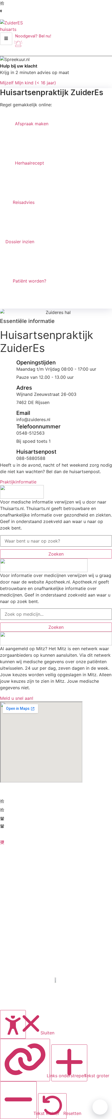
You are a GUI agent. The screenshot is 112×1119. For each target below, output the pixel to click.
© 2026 (56, 985)
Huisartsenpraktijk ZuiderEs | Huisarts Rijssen (56, 994)
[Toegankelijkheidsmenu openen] (13, 1024)
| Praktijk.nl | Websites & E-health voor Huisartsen (56, 1003)
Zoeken (56, 554)
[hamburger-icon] (6, 39)
